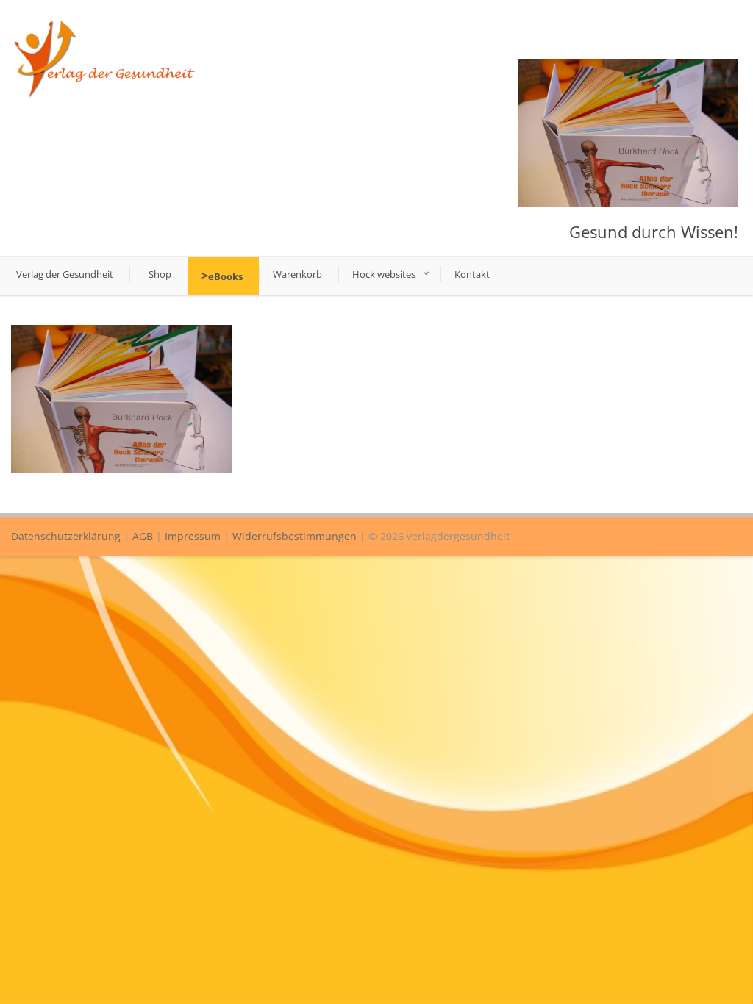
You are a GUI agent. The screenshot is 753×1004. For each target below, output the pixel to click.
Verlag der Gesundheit (64, 274)
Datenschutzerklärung (66, 536)
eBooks (225, 276)
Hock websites (383, 274)
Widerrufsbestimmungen (294, 536)
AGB (142, 536)
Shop (160, 274)
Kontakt (472, 274)
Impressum (193, 536)
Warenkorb (297, 274)
